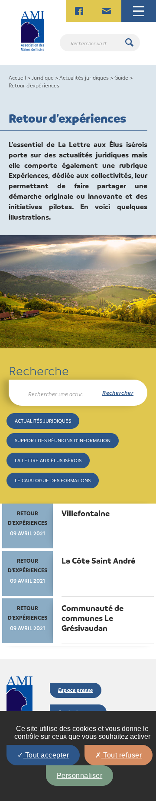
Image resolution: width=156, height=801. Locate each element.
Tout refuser (121, 755)
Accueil (17, 77)
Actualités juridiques (84, 77)
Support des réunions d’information (62, 440)
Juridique (43, 77)
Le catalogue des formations (53, 480)
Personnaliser (80, 775)
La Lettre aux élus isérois (48, 460)
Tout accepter (46, 755)
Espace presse (75, 690)
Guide (121, 77)
